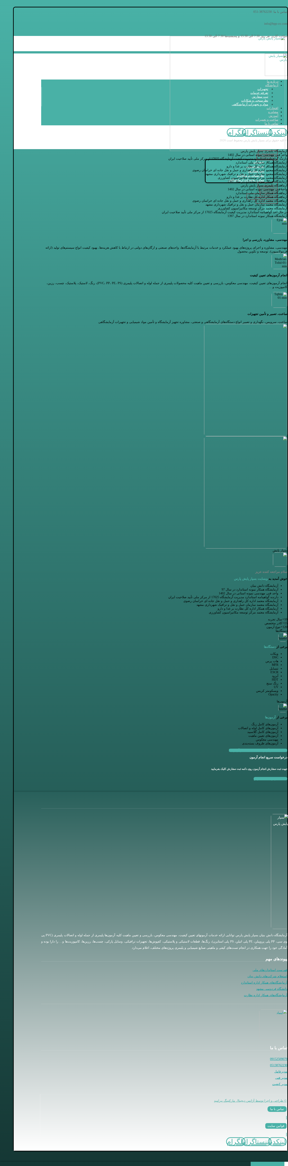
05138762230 (278, 1065)
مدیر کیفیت (279, 1084)
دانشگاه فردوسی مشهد (271, 989)
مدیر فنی (281, 1078)
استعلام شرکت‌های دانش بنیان (267, 976)
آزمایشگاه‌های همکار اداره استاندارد (264, 982)
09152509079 (278, 1059)
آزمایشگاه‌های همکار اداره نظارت (265, 995)
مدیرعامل (280, 1071)
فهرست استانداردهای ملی (270, 970)
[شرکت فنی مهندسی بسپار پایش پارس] (227, 150)
